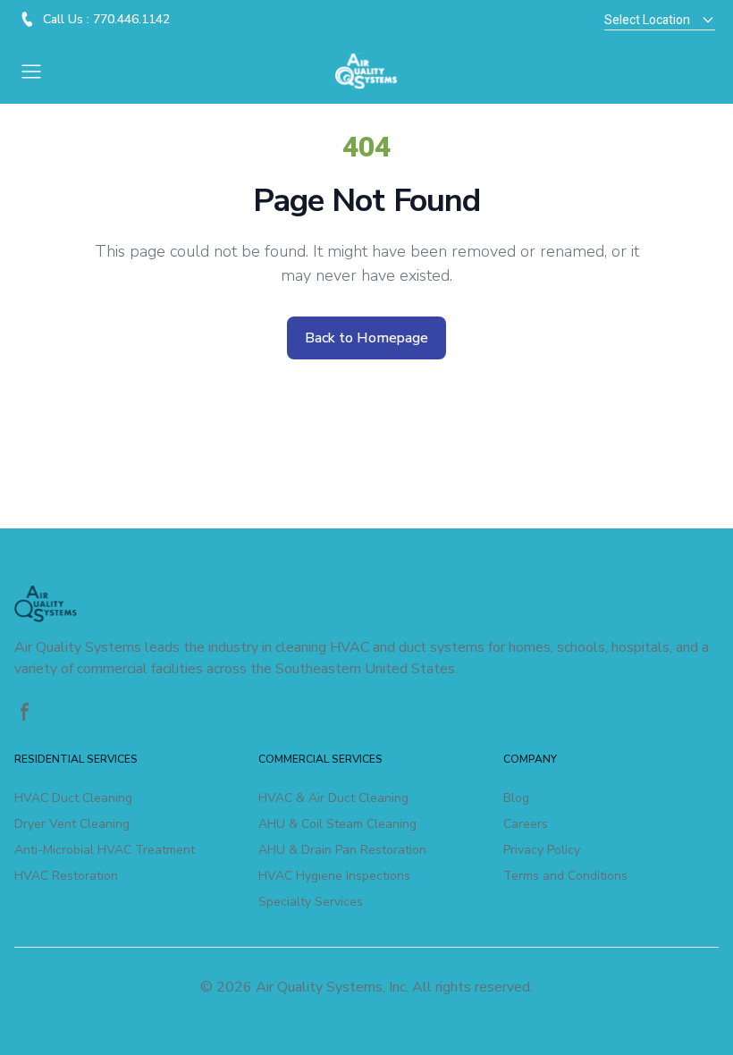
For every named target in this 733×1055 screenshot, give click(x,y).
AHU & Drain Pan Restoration (342, 849)
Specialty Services (310, 901)
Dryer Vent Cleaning (72, 823)
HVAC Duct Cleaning (73, 797)
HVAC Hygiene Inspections (334, 875)
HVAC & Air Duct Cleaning (333, 797)
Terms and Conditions (565, 875)
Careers (525, 823)
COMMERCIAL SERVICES (320, 759)
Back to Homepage (366, 338)
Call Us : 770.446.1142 (106, 19)
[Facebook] (25, 711)
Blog (516, 797)
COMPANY (530, 759)
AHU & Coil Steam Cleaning (337, 823)
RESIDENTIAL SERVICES (76, 759)
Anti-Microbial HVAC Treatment (104, 849)
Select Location (647, 20)
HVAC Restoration (66, 875)
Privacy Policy (541, 849)
